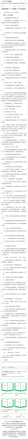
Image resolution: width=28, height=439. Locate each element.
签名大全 (5, 3)
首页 (2, 3)
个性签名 (10, 3)
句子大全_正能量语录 (7, 1)
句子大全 (18, 294)
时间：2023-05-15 (22, 6)
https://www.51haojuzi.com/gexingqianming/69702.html (13, 376)
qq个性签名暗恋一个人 (11, 367)
